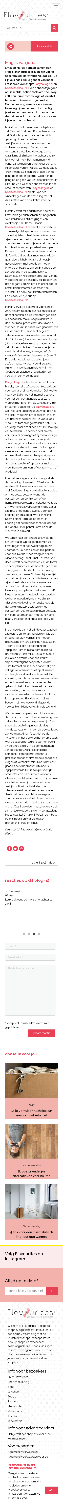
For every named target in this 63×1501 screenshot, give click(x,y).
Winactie (13, 1391)
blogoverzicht (44, 46)
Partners (13, 1401)
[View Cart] (51, 1490)
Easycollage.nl (44, 84)
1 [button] (24, 934)
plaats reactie (41, 1033)
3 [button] (34, 934)
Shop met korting (18, 1381)
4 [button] (39, 934)
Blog (11, 1386)
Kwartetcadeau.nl (16, 88)
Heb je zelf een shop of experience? (30, 1434)
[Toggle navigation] (55, 6)
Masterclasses (17, 1439)
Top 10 (12, 1396)
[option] (31, 898)
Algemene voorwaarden (23, 1451)
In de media (15, 1421)
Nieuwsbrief (15, 1406)
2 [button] (29, 934)
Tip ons (12, 1416)
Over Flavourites (18, 1377)
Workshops (15, 1411)
